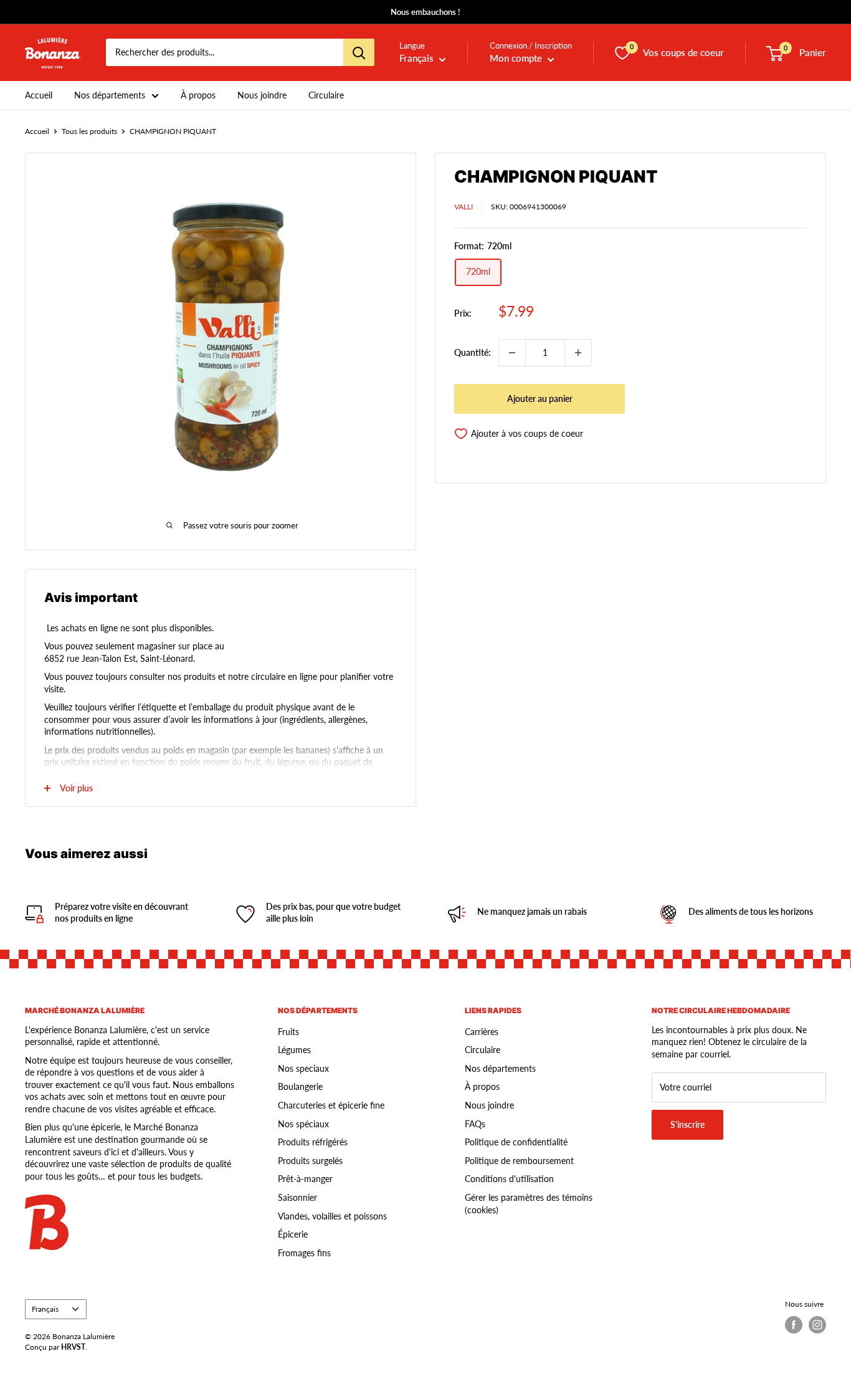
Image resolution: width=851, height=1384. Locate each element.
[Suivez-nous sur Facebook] (793, 1325)
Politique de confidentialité (516, 1142)
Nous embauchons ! (425, 12)
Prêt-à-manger (305, 1178)
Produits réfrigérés (313, 1142)
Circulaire (326, 95)
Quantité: (472, 352)
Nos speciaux (303, 1068)
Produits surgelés (310, 1160)
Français (45, 1309)
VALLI (463, 206)
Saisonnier (297, 1197)
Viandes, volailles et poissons (332, 1216)
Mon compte (517, 58)
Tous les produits (89, 131)
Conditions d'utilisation (509, 1178)
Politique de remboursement (519, 1160)
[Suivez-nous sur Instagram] (817, 1325)
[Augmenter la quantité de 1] (578, 353)
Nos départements (109, 95)
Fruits (288, 1031)
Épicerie (293, 1234)
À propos (198, 95)
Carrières (481, 1031)
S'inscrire (687, 1124)
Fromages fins (304, 1253)
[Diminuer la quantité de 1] (512, 353)
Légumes (294, 1049)
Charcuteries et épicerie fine (331, 1105)
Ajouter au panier (540, 398)
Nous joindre (262, 95)
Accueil (38, 95)
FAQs (475, 1124)
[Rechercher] (358, 53)
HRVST (73, 1347)
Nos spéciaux (303, 1124)
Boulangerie (300, 1086)
